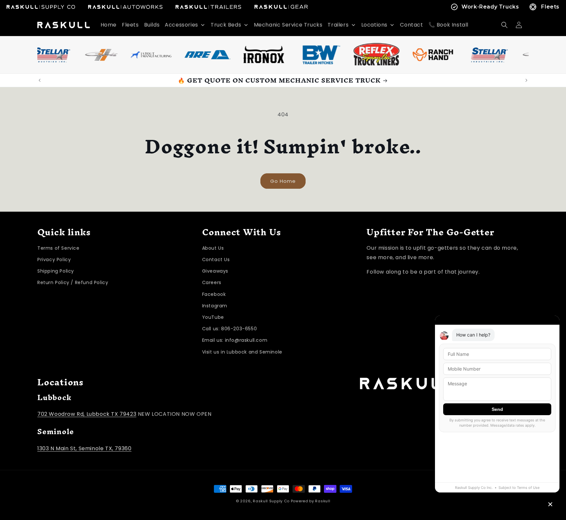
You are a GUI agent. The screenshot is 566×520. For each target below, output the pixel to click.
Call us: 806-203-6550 (229, 328)
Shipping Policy (55, 271)
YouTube (213, 317)
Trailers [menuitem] (338, 25)
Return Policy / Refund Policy (72, 282)
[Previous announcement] (39, 80)
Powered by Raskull (310, 501)
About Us (213, 248)
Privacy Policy (54, 259)
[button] (504, 25)
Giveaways (215, 271)
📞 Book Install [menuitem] (448, 25)
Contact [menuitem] (411, 25)
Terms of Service (58, 248)
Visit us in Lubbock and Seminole (242, 352)
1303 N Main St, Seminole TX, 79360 (84, 448)
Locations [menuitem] (374, 25)
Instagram (214, 305)
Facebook (214, 294)
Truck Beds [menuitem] (226, 25)
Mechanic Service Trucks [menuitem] (288, 25)
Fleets (550, 7)
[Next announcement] (526, 80)
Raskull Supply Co (271, 501)
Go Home (283, 181)
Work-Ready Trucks (490, 7)
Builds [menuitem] (152, 25)
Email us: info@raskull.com (235, 340)
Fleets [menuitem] (130, 25)
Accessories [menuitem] (181, 25)
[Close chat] (550, 504)
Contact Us (216, 259)
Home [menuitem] (109, 25)
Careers (211, 282)
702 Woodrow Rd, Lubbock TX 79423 (86, 414)
